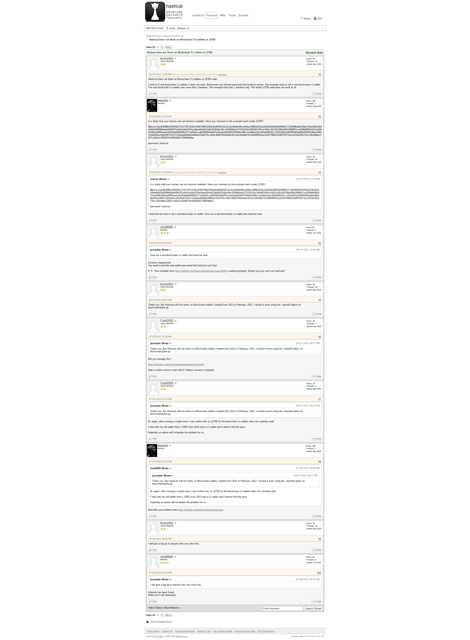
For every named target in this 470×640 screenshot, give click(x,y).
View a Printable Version (161, 621)
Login (172, 28)
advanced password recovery (173, 11)
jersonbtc (166, 58)
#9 (319, 539)
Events (243, 15)
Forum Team (153, 631)
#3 (319, 172)
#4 (319, 243)
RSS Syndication (266, 631)
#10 (319, 572)
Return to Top (204, 631)
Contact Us (167, 631)
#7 (319, 399)
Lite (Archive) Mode (222, 631)
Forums (211, 15)
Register (182, 28)
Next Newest (171, 607)
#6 (319, 336)
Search (307, 18)
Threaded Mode (314, 52)
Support (167, 36)
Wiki (223, 15)
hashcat (198, 15)
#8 (319, 461)
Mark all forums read (245, 631)
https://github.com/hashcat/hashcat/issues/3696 (200, 271)
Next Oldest (155, 607)
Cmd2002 (166, 320)
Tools (232, 15)
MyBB (160, 636)
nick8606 (166, 227)
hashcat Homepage (185, 631)
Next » (168, 47)
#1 (319, 74)
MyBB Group (181, 636)
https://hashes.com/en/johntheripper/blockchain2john (176, 364)
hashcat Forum (153, 36)
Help (319, 18)
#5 (319, 300)
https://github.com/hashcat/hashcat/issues (200, 509)
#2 (319, 116)
